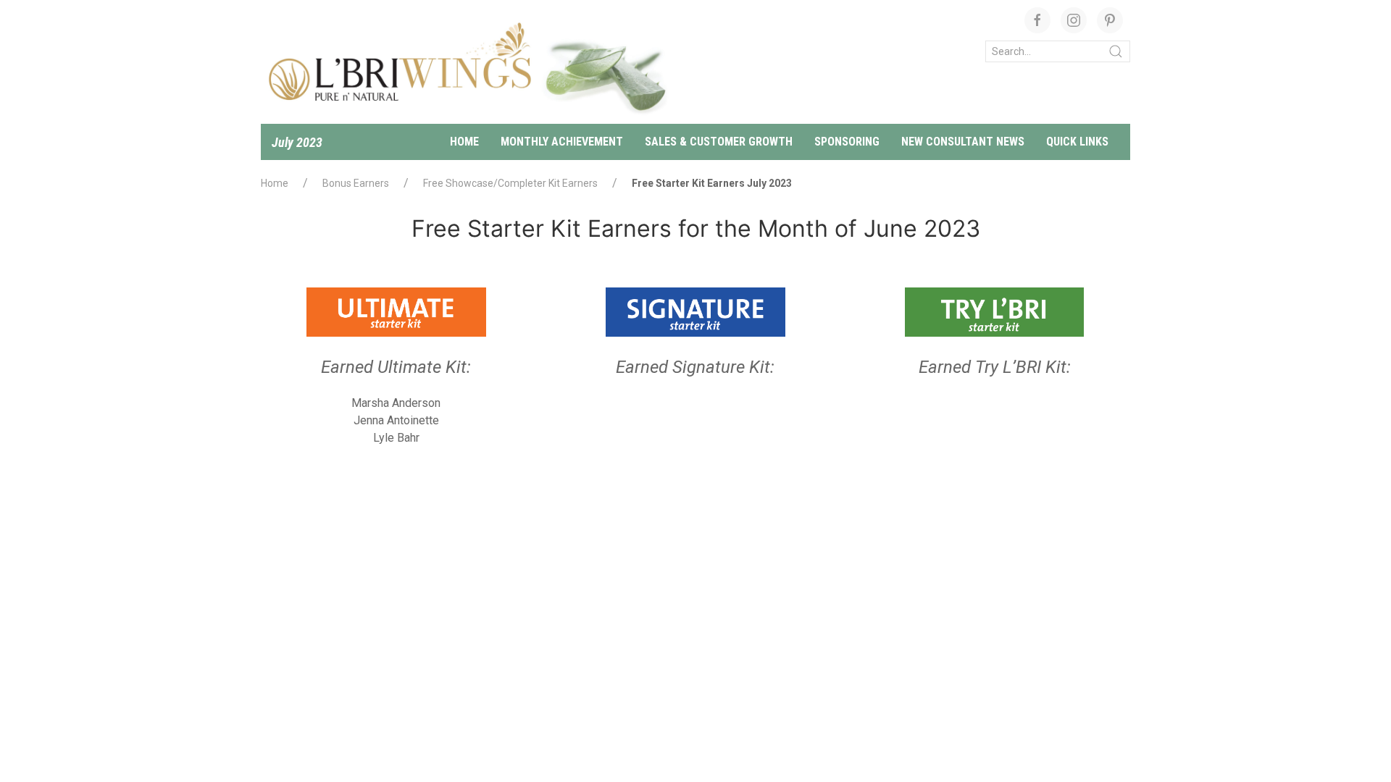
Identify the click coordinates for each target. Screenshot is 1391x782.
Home (464, 141)
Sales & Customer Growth (719, 141)
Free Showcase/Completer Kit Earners (510, 183)
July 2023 (297, 142)
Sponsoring (847, 141)
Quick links (1077, 141)
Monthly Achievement (562, 141)
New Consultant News (962, 141)
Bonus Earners (355, 183)
